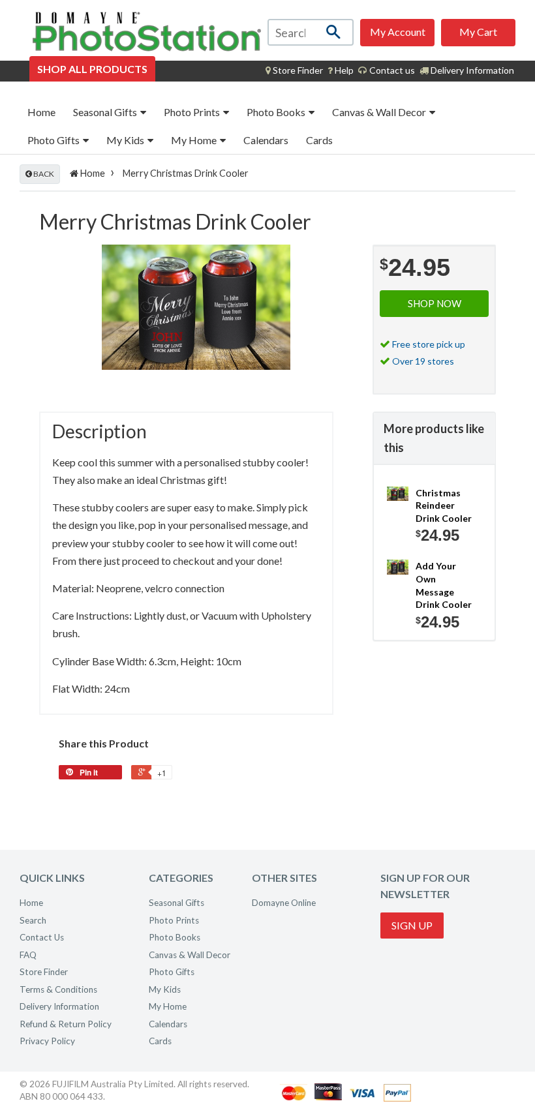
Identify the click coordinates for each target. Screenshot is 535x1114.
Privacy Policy (47, 1041)
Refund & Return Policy (66, 1024)
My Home (195, 140)
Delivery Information (471, 70)
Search (33, 920)
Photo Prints (193, 112)
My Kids (126, 140)
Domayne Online (284, 902)
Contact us (391, 70)
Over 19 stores (423, 361)
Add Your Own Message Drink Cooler (444, 585)
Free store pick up (428, 344)
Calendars (265, 140)
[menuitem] (294, 70)
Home (41, 112)
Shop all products (92, 69)
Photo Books (277, 112)
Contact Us (42, 937)
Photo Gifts (54, 140)
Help (343, 70)
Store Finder (44, 972)
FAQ (28, 955)
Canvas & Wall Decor (380, 112)
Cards (319, 140)
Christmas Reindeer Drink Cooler (444, 505)
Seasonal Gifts (106, 112)
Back (43, 174)
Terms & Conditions (58, 989)
